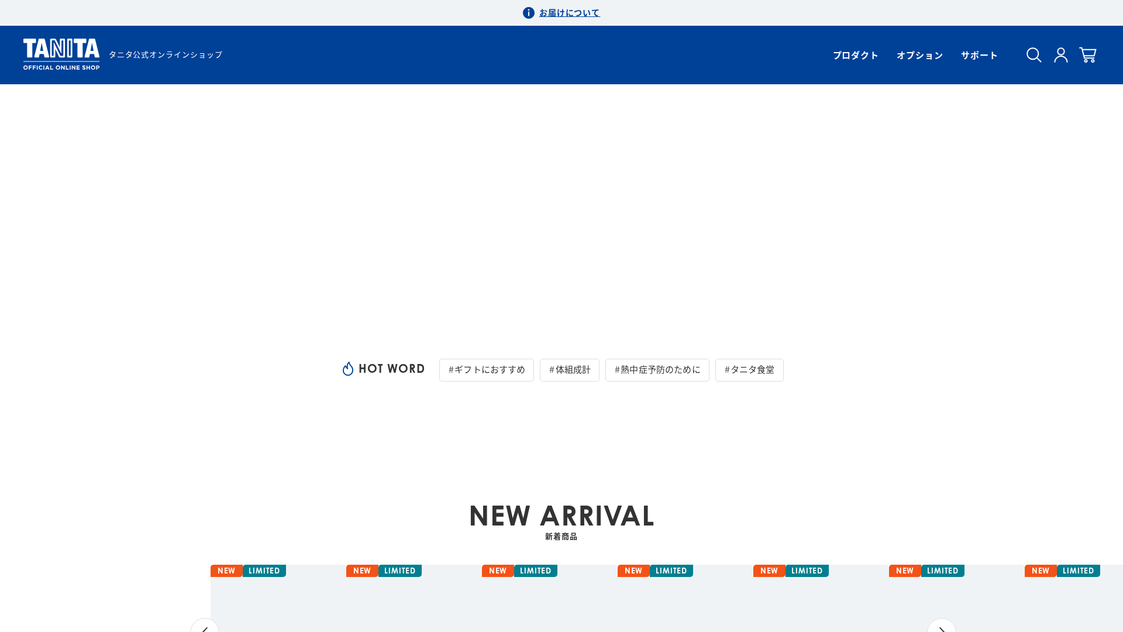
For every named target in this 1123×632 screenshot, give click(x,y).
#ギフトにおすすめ (486, 369)
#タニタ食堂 (749, 369)
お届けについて (570, 13)
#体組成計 (570, 369)
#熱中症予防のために (657, 369)
